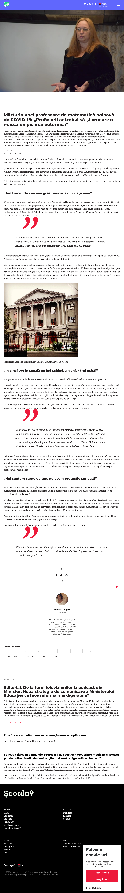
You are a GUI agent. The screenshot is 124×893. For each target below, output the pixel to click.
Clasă (6, 813)
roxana (10, 651)
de (51, 651)
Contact (66, 819)
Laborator (8, 816)
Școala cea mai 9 (11, 825)
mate (63, 651)
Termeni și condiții (72, 843)
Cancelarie (8, 819)
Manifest (67, 813)
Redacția (67, 816)
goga (25, 651)
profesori (30, 656)
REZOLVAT (9, 822)
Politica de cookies (71, 846)
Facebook (8, 843)
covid (76, 651)
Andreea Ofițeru (62, 609)
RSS (6, 852)
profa (38, 651)
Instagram (9, 846)
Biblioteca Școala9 (12, 828)
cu (44, 656)
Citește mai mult (15, 723)
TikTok (7, 849)
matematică (12, 656)
